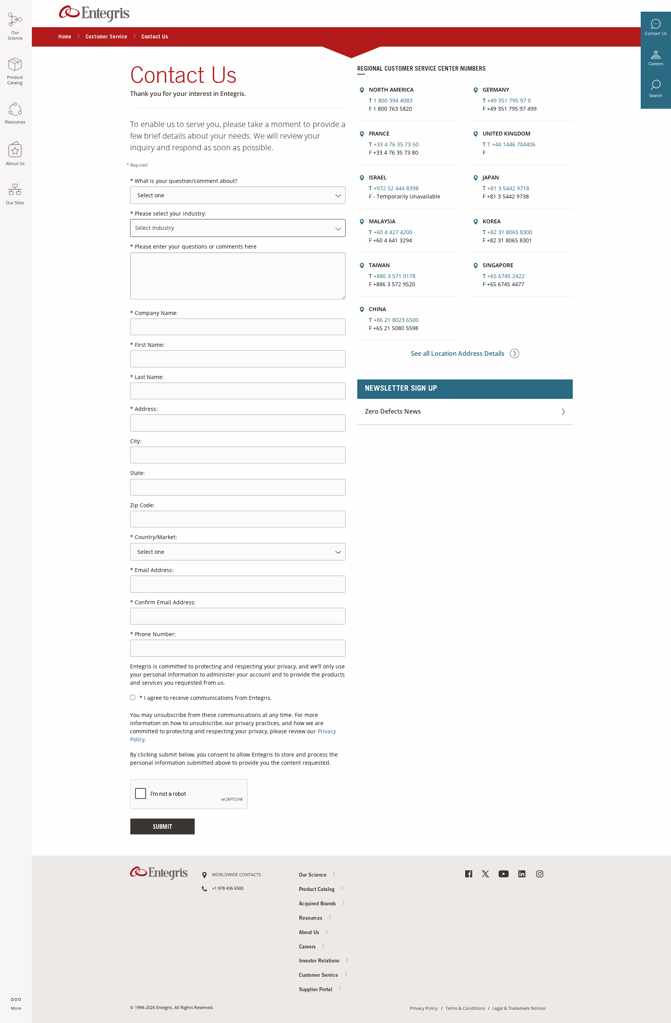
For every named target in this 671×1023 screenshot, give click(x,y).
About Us (310, 932)
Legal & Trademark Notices (519, 1008)
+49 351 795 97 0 (509, 100)
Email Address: (154, 570)
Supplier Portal (316, 990)
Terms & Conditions (465, 1008)
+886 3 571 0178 (394, 276)
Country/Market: (156, 537)
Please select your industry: (170, 213)
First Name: (150, 344)
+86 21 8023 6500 (396, 320)
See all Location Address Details (458, 353)
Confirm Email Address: (165, 602)
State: (137, 473)
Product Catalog (317, 890)
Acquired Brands (318, 903)
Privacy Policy (424, 1008)
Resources (311, 918)
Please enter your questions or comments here (196, 246)
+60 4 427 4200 (393, 232)
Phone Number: (155, 634)
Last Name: (149, 377)
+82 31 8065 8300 (509, 232)
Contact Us (656, 33)
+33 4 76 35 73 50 (396, 144)
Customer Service (106, 37)
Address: (146, 408)
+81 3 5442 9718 (508, 188)
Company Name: (156, 313)
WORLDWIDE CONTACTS (236, 874)
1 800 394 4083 (393, 100)
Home (64, 37)
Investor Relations (320, 961)
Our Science (313, 875)
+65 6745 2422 (506, 276)
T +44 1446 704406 (511, 144)
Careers (655, 63)
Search (655, 95)
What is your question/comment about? (186, 180)
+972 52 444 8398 (396, 188)
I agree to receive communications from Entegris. (208, 697)
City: (135, 441)
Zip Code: (142, 505)
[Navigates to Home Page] (94, 12)
